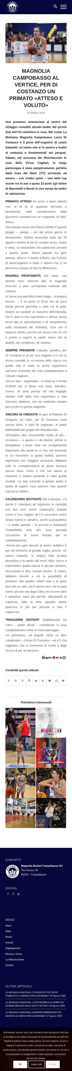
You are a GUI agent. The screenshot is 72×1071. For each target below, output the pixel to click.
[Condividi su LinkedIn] (36, 681)
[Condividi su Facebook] (9, 681)
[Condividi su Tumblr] (42, 681)
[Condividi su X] (16, 681)
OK (20, 1064)
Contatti (9, 965)
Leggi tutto (36, 1064)
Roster (8, 937)
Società (9, 942)
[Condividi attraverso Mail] (63, 681)
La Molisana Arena (14, 959)
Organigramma (12, 948)
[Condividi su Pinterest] (29, 681)
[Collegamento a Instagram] (13, 893)
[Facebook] (8, 893)
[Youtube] (18, 893)
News (8, 931)
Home (8, 925)
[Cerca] (53, 7)
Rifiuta (52, 1064)
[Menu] (62, 7)
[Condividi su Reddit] (56, 681)
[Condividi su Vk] (49, 681)
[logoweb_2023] (29, 7)
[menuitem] (53, 7)
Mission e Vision (13, 954)
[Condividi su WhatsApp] (22, 681)
